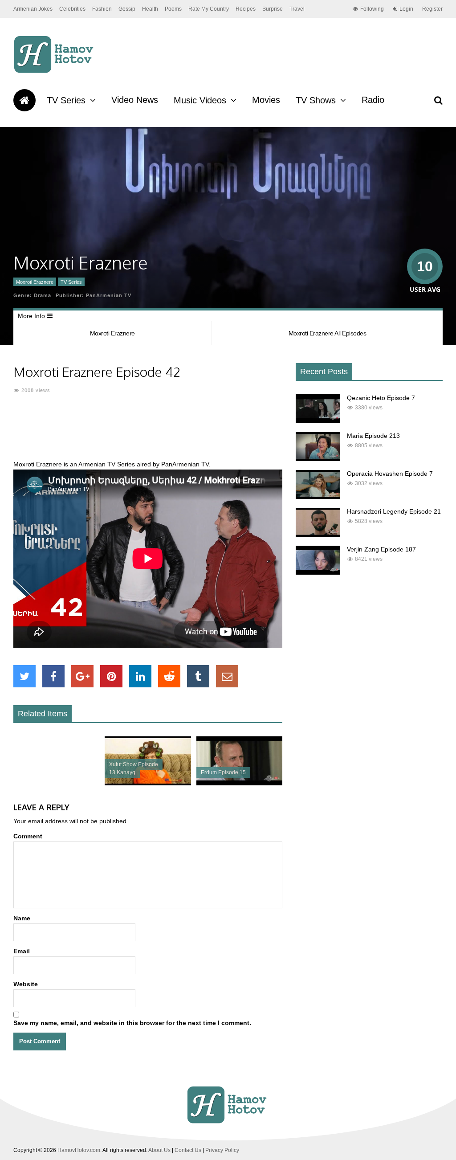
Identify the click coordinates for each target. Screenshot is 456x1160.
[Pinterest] (111, 676)
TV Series (66, 100)
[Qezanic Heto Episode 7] (318, 421)
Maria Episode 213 (373, 435)
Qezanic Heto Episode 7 (381, 397)
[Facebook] (53, 676)
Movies (266, 100)
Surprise (272, 9)
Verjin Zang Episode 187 (381, 549)
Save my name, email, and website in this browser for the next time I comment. (132, 1022)
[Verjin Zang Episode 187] (318, 572)
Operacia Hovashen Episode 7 (390, 473)
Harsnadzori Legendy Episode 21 (394, 511)
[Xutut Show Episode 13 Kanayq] (148, 783)
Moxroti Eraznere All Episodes (327, 333)
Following (372, 9)
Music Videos (200, 100)
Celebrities (72, 9)
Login (406, 9)
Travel (297, 9)
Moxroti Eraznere (34, 282)
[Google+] (82, 676)
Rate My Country (208, 9)
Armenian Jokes (33, 9)
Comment (27, 836)
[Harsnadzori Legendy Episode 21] (318, 534)
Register (432, 9)
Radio (373, 100)
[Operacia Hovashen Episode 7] (318, 496)
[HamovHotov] (55, 72)
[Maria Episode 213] (318, 458)
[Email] (227, 676)
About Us (159, 1150)
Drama (42, 295)
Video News (134, 100)
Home (24, 100)
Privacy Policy (222, 1150)
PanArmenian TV (108, 295)
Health (150, 9)
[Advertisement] (175, 432)
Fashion (102, 9)
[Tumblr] (198, 676)
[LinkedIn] (140, 676)
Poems (173, 9)
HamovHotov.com (78, 1150)
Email (21, 951)
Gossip (126, 9)
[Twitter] (24, 676)
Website (25, 984)
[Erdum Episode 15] (239, 783)
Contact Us (188, 1150)
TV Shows (316, 100)
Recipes (246, 9)
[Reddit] (169, 676)
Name (21, 918)
